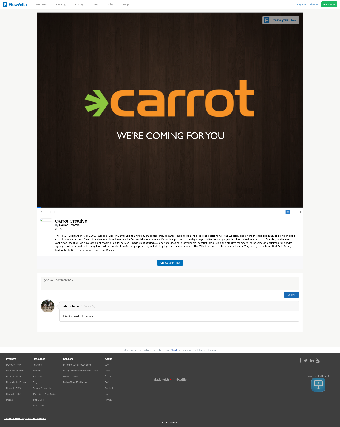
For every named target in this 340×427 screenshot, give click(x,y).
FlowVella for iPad (14, 376)
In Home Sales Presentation (77, 364)
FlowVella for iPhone (16, 382)
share (293, 212)
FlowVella (14, 4)
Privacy (108, 399)
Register (302, 4)
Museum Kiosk (13, 364)
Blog (95, 4)
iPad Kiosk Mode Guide (44, 393)
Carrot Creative (69, 225)
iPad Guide (38, 399)
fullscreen (299, 212)
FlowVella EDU (13, 393)
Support (128, 4)
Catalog (61, 4)
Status (108, 376)
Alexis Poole (71, 306)
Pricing (79, 4)
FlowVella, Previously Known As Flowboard (25, 418)
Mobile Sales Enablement (75, 382)
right (48, 212)
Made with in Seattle (170, 379)
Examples (37, 376)
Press (107, 370)
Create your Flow (170, 262)
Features (41, 4)
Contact (109, 388)
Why (110, 4)
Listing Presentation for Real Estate (80, 370)
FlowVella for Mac (15, 370)
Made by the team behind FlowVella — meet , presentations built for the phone (170, 350)
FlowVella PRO (13, 388)
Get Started (329, 4)
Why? (108, 364)
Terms (108, 393)
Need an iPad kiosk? (318, 376)
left (42, 212)
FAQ (107, 382)
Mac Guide (38, 405)
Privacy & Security (42, 388)
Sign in (314, 4)
